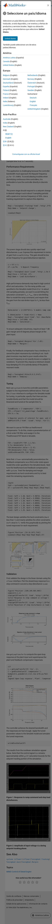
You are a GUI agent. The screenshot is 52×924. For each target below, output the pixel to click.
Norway (30, 79)
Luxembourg (8, 105)
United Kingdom (34, 109)
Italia (5, 101)
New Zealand (8, 126)
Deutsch (33, 98)
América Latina (9, 58)
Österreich (31, 83)
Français (33, 105)
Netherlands (32, 75)
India (5, 123)
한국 (5, 145)
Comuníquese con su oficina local (26, 154)
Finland (6, 90)
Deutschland (8, 83)
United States (8, 65)
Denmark (6, 79)
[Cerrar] (48, 5)
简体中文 (9, 134)
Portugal (31, 86)
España (6, 86)
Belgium (6, 75)
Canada (6, 61)
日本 (5, 141)
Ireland (6, 98)
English (33, 101)
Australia (6, 119)
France (6, 94)
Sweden (30, 90)
